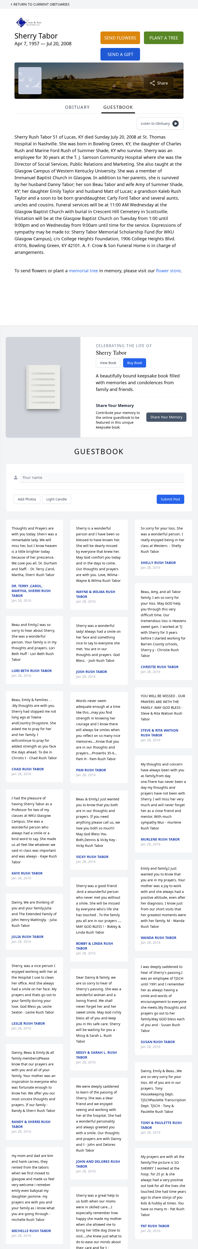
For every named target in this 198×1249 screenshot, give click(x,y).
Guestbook (118, 107)
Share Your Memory (166, 417)
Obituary (77, 107)
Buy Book (134, 362)
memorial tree (83, 270)
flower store (168, 270)
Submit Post (170, 499)
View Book (108, 362)
